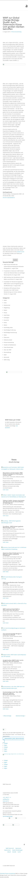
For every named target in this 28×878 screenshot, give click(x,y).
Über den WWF (7, 350)
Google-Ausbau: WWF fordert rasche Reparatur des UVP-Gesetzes (13, 660)
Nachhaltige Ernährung (10, 330)
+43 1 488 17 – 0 (7, 797)
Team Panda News (8, 347)
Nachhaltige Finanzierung (10, 332)
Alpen (5, 300)
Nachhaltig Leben (8, 327)
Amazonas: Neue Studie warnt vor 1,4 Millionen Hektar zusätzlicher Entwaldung (13, 554)
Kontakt (14, 852)
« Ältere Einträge (7, 715)
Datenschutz (7, 850)
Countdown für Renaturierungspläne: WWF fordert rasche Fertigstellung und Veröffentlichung (13, 283)
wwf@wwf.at (6, 799)
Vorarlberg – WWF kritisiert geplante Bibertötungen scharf (13, 527)
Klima (5, 322)
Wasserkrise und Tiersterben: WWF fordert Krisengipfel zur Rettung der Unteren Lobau (13, 474)
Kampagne (6, 317)
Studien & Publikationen (10, 345)
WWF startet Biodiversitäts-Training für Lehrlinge (14, 583)
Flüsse (5, 312)
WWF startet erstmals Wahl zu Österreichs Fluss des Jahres (11, 609)
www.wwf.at (6, 801)
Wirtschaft (6, 357)
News (5, 335)
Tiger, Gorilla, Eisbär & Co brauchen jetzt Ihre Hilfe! (14, 390)
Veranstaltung (7, 352)
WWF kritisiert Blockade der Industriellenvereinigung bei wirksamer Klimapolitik (14, 266)
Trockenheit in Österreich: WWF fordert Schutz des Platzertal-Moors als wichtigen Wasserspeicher (14, 273)
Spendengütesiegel (7, 816)
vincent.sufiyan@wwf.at (9, 197)
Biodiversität (7, 305)
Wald (5, 354)
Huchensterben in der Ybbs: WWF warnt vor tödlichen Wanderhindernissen (12, 693)
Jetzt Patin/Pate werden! (14, 413)
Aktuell (9, 852)
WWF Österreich (10, 848)
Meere (5, 325)
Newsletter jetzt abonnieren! (14, 738)
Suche (19, 852)
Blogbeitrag (7, 307)
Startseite (2, 873)
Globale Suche (20, 251)
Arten (5, 302)
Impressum (18, 848)
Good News (7, 315)
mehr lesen (6, 489)
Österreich (6, 337)
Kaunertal (6, 320)
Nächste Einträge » (20, 715)
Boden (5, 310)
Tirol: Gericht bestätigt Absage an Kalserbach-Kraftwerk (12, 634)
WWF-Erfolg (7, 359)
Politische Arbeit (8, 340)
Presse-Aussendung (16, 31)
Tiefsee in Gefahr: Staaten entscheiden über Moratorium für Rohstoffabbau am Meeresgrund (13, 502)
